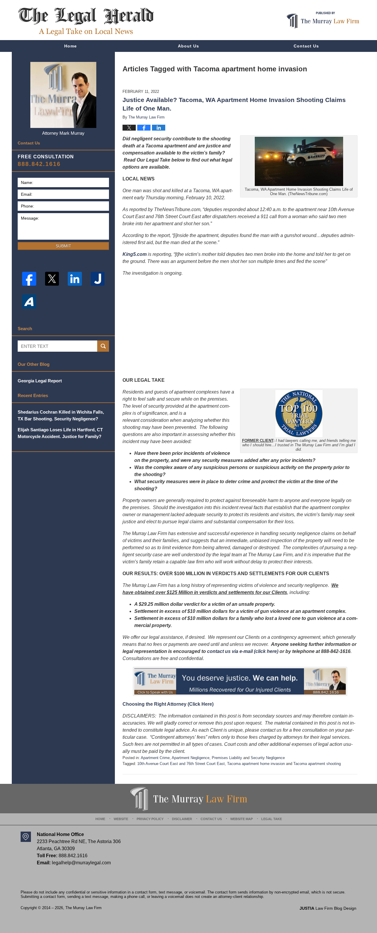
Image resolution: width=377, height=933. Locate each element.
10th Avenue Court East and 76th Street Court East (181, 763)
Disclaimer (182, 819)
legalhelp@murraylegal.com (81, 862)
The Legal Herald (86, 21)
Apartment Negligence (190, 758)
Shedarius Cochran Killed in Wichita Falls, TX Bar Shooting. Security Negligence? (61, 415)
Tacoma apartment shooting (317, 763)
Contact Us (306, 46)
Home (70, 46)
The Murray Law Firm (83, 908)
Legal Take (271, 819)
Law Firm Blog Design (328, 908)
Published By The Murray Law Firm (323, 20)
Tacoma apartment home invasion (256, 763)
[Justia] (97, 279)
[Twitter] (52, 279)
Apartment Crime (155, 758)
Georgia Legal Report (40, 380)
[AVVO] (29, 301)
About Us (188, 46)
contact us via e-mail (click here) (242, 651)
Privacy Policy (150, 819)
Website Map (241, 819)
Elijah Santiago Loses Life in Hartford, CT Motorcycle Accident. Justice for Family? (60, 433)
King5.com (135, 254)
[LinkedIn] (74, 279)
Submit (63, 245)
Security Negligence (268, 758)
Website (121, 819)
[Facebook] (29, 279)
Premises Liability (227, 758)
